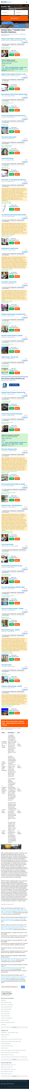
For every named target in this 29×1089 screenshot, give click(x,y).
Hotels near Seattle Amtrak (7, 1045)
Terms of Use (13, 1081)
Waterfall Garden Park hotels (7, 1054)
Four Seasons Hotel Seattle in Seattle (13, 484)
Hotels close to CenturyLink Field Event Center (11, 1039)
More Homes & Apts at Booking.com (13, 378)
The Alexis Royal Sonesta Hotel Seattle (13, 214)
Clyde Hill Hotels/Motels (6, 1009)
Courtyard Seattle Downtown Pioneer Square (12, 967)
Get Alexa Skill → (11, 70)
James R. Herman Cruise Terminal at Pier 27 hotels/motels (14, 1057)
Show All (14, 1027)
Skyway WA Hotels (5, 1013)
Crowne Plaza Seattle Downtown (11, 414)
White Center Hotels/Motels (7, 1004)
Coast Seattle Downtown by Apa (11, 565)
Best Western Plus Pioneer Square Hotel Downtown (12, 928)
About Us (8, 1081)
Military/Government (6, 25)
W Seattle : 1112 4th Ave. (9, 282)
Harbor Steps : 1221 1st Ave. (10, 357)
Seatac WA (3, 1024)
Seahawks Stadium (5, 1034)
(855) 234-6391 (10, 1083)
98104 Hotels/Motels (5, 1064)
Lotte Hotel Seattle (7, 158)
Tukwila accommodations (6, 1018)
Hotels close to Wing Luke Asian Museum (10, 1052)
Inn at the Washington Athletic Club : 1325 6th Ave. (13, 587)
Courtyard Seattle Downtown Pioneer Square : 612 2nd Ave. (13, 115)
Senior (16, 23)
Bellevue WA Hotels (5, 1011)
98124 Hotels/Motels (5, 1069)
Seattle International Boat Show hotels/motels (11, 1041)
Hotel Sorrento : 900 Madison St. (11, 505)
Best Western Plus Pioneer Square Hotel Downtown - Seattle (14, 94)
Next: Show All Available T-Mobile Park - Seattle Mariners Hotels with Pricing (13, 723)
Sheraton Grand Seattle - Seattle (11, 686)
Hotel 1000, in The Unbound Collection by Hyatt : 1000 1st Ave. (13, 179)
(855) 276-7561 (7, 63)
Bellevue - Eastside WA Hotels (7, 1022)
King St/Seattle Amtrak (6, 1043)
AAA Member (5, 23)
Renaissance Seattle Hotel (9, 248)
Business (17, 26)
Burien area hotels (5, 1020)
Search (23, 986)
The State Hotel (6, 665)
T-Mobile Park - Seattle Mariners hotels (9, 1032)
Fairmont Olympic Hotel (9, 449)
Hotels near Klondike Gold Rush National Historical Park (13, 1050)
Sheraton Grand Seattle (6, 969)
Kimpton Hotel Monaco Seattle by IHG (13, 314)
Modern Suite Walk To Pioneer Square (13, 39)
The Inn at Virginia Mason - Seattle (12, 608)
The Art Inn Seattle (7, 544)
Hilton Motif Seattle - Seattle (10, 630)
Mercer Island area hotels (6, 1007)
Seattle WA (3, 1000)
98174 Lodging (4, 1071)
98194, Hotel (4, 1067)
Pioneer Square (4, 1048)
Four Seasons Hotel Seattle (19, 919)
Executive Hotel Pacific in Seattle (12, 335)
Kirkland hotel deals (5, 1015)
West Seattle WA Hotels (6, 1002)
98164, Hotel (4, 1073)
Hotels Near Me (23, 1081)
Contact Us (2, 1081)
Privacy (18, 1081)
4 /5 (18, 743)
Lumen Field (3, 1037)
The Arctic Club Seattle (8, 137)
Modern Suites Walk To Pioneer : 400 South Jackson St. (13, 74)
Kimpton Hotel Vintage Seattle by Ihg (13, 392)
